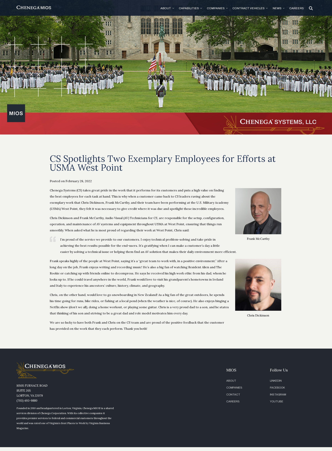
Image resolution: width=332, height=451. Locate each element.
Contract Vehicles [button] (248, 8)
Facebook (277, 387)
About (231, 380)
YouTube (276, 401)
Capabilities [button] (189, 8)
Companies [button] (216, 8)
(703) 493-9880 (27, 400)
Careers (296, 8)
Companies (234, 387)
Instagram (278, 394)
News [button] (277, 8)
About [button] (165, 8)
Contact (233, 394)
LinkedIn (276, 380)
